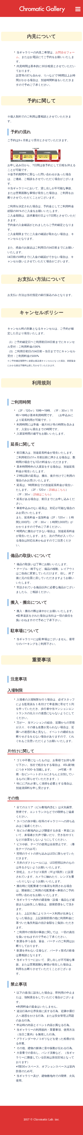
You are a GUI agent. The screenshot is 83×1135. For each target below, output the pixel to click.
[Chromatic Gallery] (41, 8)
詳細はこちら (57, 489)
